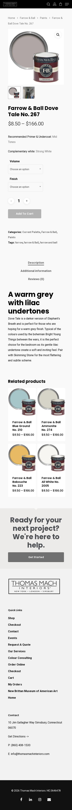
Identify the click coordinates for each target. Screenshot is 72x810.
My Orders (15, 684)
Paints (43, 18)
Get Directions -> (18, 736)
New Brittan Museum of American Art (32, 691)
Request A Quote (19, 644)
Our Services (17, 651)
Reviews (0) (36, 279)
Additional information (36, 271)
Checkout (14, 624)
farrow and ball (48, 242)
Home (11, 18)
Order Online (16, 664)
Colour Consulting (20, 658)
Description (36, 262)
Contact (13, 631)
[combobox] (25, 169)
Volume (15, 161)
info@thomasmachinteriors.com (30, 754)
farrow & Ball (31, 242)
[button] (58, 35)
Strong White (44, 151)
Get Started (36, 557)
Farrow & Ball (27, 18)
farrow (19, 242)
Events (12, 638)
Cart (11, 677)
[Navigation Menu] (67, 4)
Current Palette (31, 232)
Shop (11, 618)
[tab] (36, 262)
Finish (13, 179)
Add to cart (24, 214)
